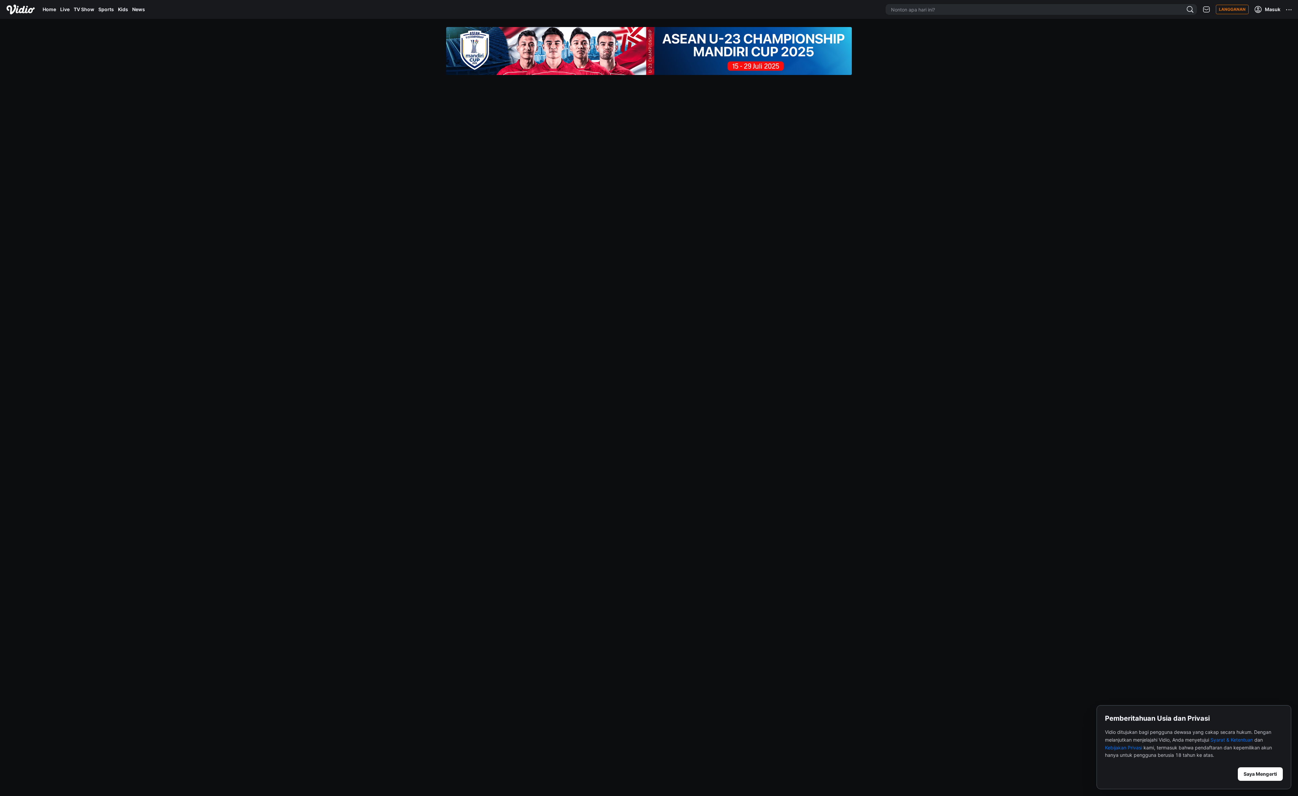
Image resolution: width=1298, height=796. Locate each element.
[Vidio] (20, 9)
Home (49, 9)
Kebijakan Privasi (1123, 747)
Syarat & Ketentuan (1231, 740)
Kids (123, 9)
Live (65, 9)
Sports (106, 9)
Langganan (1232, 9)
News (138, 9)
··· (1289, 9)
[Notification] (1206, 9)
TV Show (84, 9)
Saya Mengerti (1260, 774)
